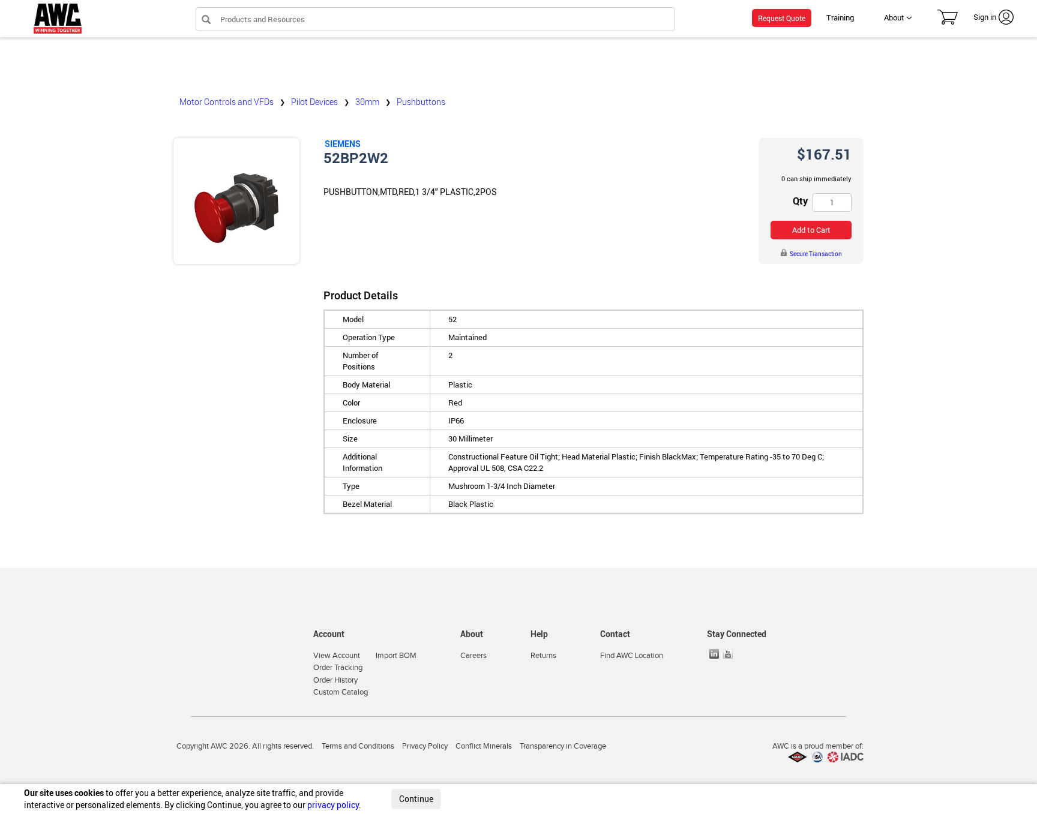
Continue (416, 798)
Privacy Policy (425, 746)
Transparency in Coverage (563, 746)
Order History (335, 680)
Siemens (343, 143)
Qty (800, 201)
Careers (473, 655)
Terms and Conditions (358, 746)
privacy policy (333, 804)
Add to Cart (811, 229)
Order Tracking (337, 667)
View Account (336, 655)
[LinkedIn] (715, 654)
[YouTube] (729, 654)
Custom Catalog (340, 692)
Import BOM (396, 655)
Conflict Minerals (483, 746)
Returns (543, 655)
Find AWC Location (631, 655)
